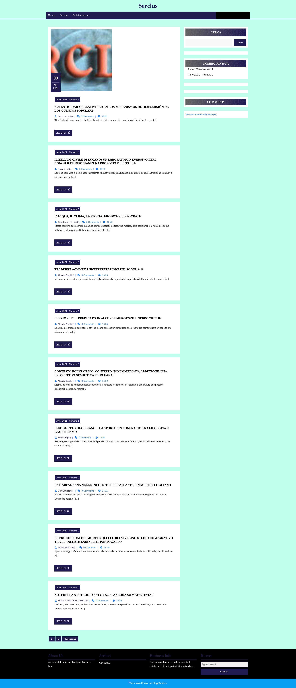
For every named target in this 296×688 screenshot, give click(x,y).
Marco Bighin (64, 437)
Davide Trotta (64, 169)
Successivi (70, 639)
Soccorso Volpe (65, 116)
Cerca (216, 32)
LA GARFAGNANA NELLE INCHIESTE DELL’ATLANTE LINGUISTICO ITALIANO (112, 485)
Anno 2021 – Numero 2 (200, 74)
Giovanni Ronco (66, 491)
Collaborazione (80, 15)
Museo (52, 15)
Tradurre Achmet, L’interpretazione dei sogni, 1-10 (99, 269)
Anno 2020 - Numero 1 (67, 477)
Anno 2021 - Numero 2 (67, 99)
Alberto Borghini (66, 275)
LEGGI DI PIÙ (64, 133)
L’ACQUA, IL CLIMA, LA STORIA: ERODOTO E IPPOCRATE (97, 216)
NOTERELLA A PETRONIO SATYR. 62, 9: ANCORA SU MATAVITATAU (104, 594)
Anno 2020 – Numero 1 (200, 69)
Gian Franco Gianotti (68, 222)
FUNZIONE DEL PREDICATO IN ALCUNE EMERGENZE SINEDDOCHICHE (107, 318)
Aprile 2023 (104, 662)
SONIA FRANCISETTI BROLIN (73, 600)
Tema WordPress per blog (143, 683)
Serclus (148, 5)
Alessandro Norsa (66, 547)
